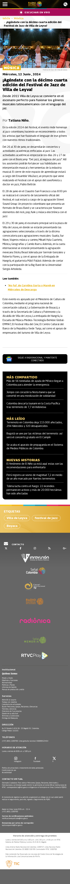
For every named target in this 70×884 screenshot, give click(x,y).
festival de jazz (46, 518)
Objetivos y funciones (10, 680)
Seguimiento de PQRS (42, 799)
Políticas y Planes (8, 685)
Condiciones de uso (9, 770)
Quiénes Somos (9, 673)
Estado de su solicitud (10, 713)
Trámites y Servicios (9, 709)
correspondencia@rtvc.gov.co (17, 787)
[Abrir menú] (5, 4)
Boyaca (12, 526)
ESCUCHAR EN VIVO (37, 12)
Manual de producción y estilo (13, 689)
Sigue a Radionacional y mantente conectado (37, 359)
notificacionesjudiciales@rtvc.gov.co (15, 818)
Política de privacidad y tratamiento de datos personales (22, 768)
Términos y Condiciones (10, 716)
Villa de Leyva (17, 518)
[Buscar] (65, 4)
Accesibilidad (7, 772)
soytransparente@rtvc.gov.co (12, 825)
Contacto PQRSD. (60, 787)
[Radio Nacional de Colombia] (35, 4)
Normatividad (7, 683)
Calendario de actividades (11, 704)
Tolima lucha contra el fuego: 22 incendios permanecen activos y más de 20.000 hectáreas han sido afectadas (34, 490)
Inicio (6, 18)
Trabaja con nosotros (9, 702)
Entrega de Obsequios (10, 718)
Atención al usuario (9, 700)
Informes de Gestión (9, 687)
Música (19, 18)
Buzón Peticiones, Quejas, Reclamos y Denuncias (19, 707)
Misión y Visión (7, 678)
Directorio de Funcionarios (11, 711)
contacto (17, 544)
